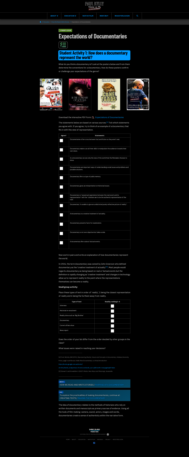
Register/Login (118, 439)
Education (81, 439)
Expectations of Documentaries (109, 117)
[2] (107, 267)
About (74, 439)
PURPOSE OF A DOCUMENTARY (109, 385)
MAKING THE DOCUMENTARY (91, 398)
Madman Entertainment (98, 434)
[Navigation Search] (137, 16)
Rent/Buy (100, 439)
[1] (107, 122)
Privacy (107, 439)
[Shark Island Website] (94, 431)
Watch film (91, 439)
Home (68, 439)
